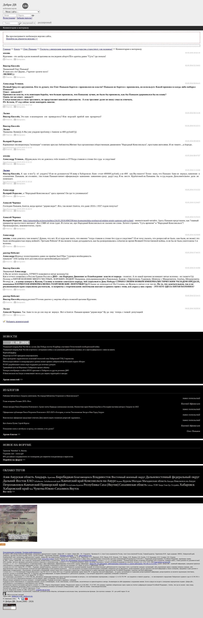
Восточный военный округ (128, 477)
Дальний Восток (14, 481)
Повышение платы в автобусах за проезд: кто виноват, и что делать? (28, 429)
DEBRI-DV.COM (17, 596)
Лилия (6, 170)
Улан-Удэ (167, 485)
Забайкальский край (52, 481)
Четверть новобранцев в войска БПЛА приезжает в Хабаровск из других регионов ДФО (36, 370)
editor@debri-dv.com (85, 555)
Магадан (137, 480)
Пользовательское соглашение (12, 552)
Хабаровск (187, 484)
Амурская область (22, 477)
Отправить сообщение (66, 555)
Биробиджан (65, 477)
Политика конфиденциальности (32, 552)
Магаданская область (154, 480)
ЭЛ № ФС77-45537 (48, 559)
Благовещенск (83, 477)
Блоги (17, 49)
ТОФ (155, 485)
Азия (6, 477)
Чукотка (39, 488)
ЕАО (30, 481)
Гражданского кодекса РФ (162, 562)
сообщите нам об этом (43, 590)
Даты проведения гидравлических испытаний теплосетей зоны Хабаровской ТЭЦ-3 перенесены (38, 359)
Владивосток (102, 477)
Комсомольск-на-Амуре (100, 481)
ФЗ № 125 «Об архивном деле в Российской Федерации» (79, 560)
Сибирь (150, 485)
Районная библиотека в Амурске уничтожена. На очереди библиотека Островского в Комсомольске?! (41, 396)
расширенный (44, 22)
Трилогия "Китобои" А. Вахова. (15, 451)
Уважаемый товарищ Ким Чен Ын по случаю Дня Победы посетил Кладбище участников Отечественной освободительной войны (51, 347)
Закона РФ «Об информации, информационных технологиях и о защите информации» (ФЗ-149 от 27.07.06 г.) (123, 563)
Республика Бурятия (74, 485)
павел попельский (191, 398)
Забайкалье (38, 481)
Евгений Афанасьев (190, 404)
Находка (170, 481)
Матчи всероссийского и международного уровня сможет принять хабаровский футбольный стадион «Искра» (44, 362)
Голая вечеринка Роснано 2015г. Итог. (17, 401)
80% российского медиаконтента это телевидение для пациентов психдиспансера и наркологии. (38, 457)
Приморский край (53, 484)
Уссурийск (175, 485)
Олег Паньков (30, 49)
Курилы (127, 481)
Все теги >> (9, 491)
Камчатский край (72, 481)
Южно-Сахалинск (57, 488)
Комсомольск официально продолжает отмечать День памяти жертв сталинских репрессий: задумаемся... (42, 418)
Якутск (74, 488)
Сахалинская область (133, 484)
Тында (160, 485)
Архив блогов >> (11, 434)
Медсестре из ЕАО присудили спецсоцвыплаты (20, 356)
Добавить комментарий (17, 321)
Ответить (9, 59)
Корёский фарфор (9, 353)
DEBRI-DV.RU (28, 596)
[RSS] (2, 545)
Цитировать (21, 59)
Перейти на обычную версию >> (22, 39)
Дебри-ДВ (9, 4)
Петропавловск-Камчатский (21, 484)
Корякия (119, 481)
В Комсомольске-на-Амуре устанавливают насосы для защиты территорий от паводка (35, 373)
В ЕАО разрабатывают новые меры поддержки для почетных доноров (29, 365)
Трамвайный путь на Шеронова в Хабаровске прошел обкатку (26, 367)
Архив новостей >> (13, 379)
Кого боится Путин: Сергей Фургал (16, 423)
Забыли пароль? (24, 18)
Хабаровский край (16, 488)
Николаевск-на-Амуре (184, 481)
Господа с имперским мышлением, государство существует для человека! (76, 49)
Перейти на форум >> (14, 460)
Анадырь (41, 477)
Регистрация (9, 18)
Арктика (51, 477)
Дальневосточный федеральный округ (172, 477)
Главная (7, 49)
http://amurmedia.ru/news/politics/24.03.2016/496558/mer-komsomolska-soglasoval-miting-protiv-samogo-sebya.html (78, 220)
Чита (31, 489)
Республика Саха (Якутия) (101, 484)
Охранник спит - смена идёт (13, 454)
